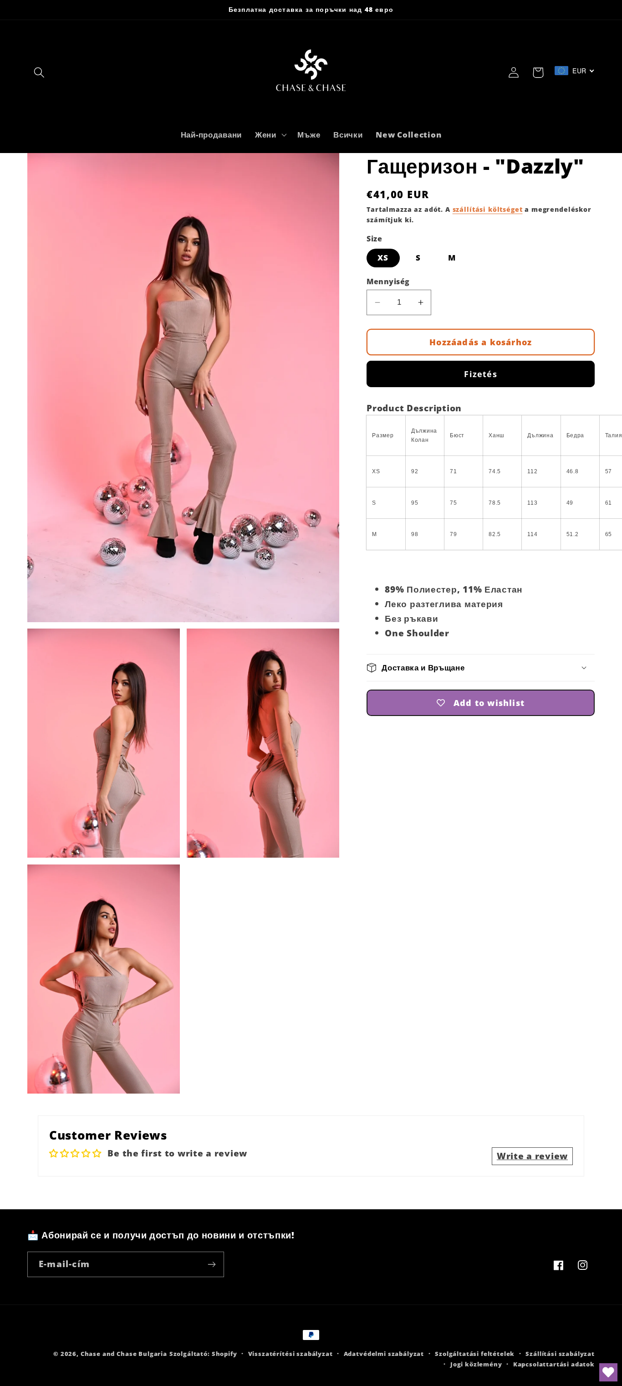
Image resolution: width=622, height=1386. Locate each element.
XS (382, 257)
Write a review (532, 1156)
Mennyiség (388, 281)
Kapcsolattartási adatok (554, 1364)
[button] (39, 73)
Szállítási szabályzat (560, 1354)
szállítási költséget (488, 209)
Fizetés (480, 373)
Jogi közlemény (476, 1364)
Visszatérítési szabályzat (290, 1354)
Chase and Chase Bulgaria (124, 1354)
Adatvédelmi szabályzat (384, 1354)
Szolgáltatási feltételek (475, 1354)
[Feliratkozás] (211, 1264)
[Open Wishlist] (608, 1372)
